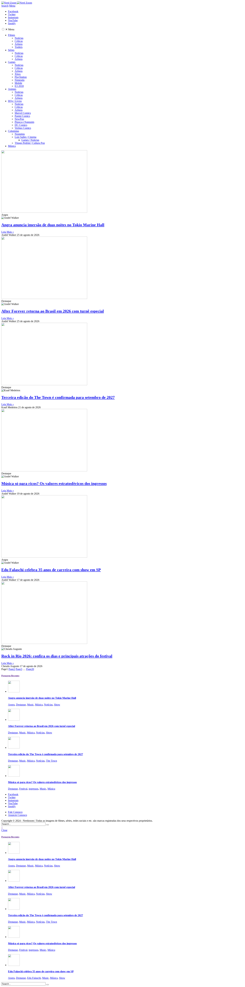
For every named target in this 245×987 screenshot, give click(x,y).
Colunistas (13, 131)
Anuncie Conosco (17, 815)
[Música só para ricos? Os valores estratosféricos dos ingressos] (14, 775)
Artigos (18, 44)
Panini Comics (22, 116)
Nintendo (19, 80)
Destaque (21, 704)
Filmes (11, 35)
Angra (11, 704)
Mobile (18, 83)
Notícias (19, 38)
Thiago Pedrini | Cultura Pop (30, 143)
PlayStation (21, 77)
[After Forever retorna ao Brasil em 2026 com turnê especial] (14, 719)
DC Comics (21, 125)
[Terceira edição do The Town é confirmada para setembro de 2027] (14, 747)
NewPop (19, 119)
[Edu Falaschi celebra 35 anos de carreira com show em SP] (14, 965)
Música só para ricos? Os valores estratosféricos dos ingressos (54, 483)
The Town (51, 760)
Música (12, 146)
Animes (12, 89)
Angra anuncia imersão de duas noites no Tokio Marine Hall (52, 225)
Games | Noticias (30, 140)
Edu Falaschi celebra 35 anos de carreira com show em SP (51, 570)
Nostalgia (20, 134)
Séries (11, 50)
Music (30, 704)
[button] (3, 29)
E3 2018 (19, 86)
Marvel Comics (23, 113)
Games (11, 62)
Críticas (19, 41)
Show (57, 704)
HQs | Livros (15, 101)
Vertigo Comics (23, 128)
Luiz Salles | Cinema (25, 137)
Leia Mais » (7, 232)
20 (30, 669)
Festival (23, 788)
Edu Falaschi (34, 978)
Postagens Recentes (10, 675)
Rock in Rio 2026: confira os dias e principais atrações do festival (56, 656)
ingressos (33, 788)
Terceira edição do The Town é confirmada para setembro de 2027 (58, 397)
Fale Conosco (15, 812)
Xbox (18, 74)
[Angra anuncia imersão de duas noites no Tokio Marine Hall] (14, 691)
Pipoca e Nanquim (24, 122)
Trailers (18, 47)
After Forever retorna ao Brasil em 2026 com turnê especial (52, 311)
